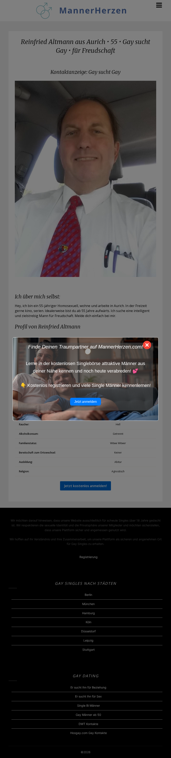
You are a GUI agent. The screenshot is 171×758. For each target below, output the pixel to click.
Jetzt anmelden (85, 401)
